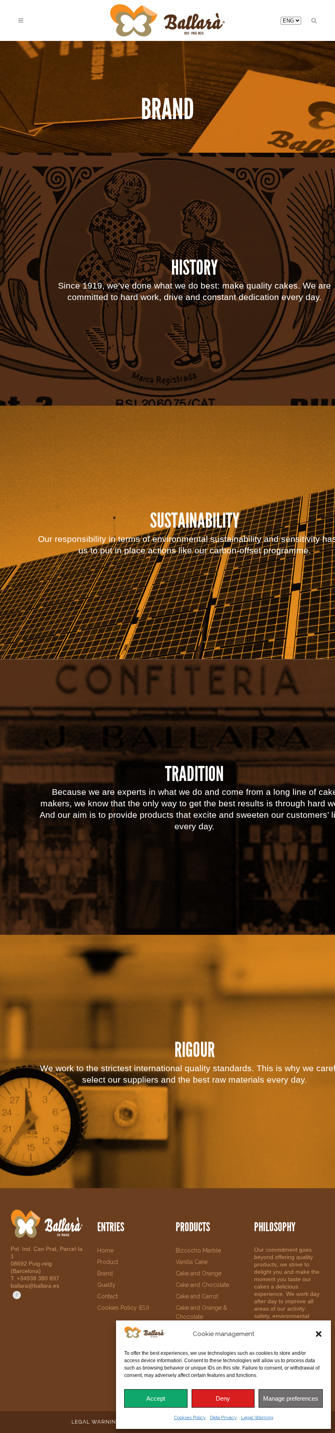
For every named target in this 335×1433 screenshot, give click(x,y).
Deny (223, 1398)
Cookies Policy (190, 1417)
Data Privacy (223, 1417)
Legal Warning (257, 1417)
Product (107, 1262)
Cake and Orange (198, 1273)
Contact (107, 1296)
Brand (105, 1273)
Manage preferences (290, 1398)
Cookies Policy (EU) (123, 1307)
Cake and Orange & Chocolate (201, 1312)
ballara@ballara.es (35, 1285)
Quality (106, 1285)
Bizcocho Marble (198, 1250)
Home (105, 1250)
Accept (155, 1398)
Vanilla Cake (192, 1262)
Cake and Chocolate (202, 1285)
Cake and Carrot (197, 1296)
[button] (319, 1334)
